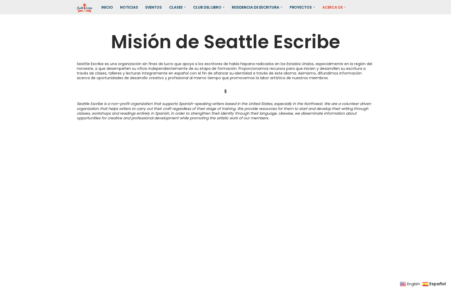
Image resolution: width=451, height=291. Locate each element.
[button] (185, 7)
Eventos (153, 7)
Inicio (107, 7)
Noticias (129, 7)
